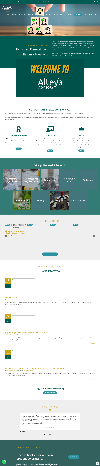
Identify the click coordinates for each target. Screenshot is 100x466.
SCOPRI (49, 28)
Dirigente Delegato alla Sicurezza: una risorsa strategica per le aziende (28, 333)
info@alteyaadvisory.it (47, 1)
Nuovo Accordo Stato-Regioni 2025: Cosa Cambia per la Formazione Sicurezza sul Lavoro (34, 368)
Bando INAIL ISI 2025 (11, 297)
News (32, 299)
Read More (92, 307)
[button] (6, 236)
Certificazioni (27, 299)
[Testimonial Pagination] (44, 427)
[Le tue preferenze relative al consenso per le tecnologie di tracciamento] (97, 463)
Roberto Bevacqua (10, 299)
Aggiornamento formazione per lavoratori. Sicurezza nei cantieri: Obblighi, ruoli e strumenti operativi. (15, 231)
